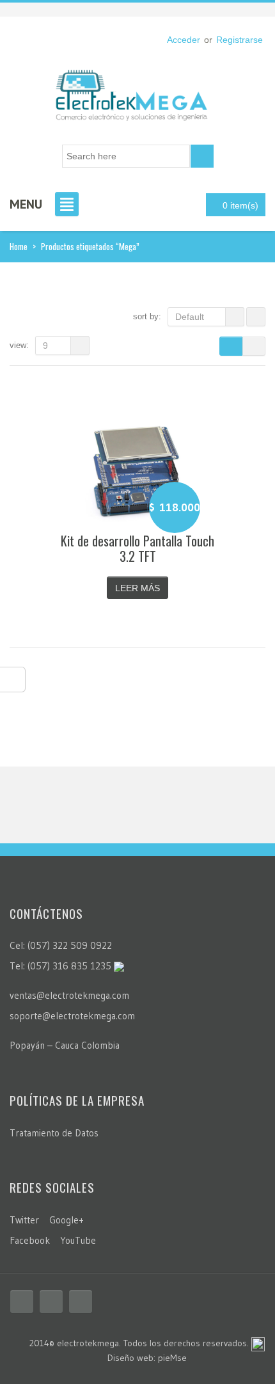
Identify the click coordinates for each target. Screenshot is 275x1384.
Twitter (24, 1220)
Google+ (66, 1220)
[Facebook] (21, 1301)
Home (19, 246)
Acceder (183, 40)
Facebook (30, 1240)
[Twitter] (51, 1301)
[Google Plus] (80, 1301)
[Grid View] (230, 346)
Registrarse (239, 40)
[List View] (253, 346)
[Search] (202, 156)
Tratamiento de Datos (54, 1133)
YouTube (78, 1240)
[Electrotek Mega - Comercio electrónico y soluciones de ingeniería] (131, 91)
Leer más (137, 588)
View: (19, 345)
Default (189, 317)
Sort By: (147, 316)
